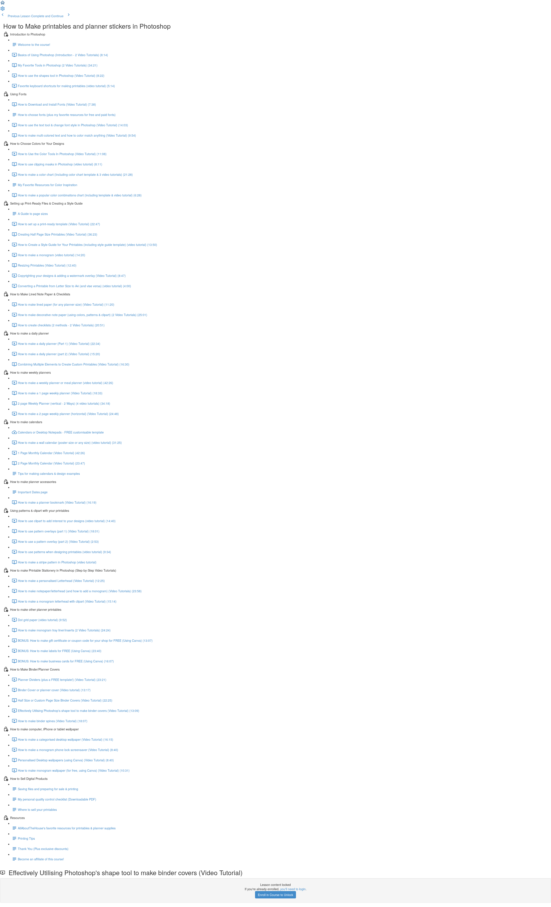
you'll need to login (293, 889)
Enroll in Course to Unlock (275, 895)
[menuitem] (2, 10)
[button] (2, 4)
